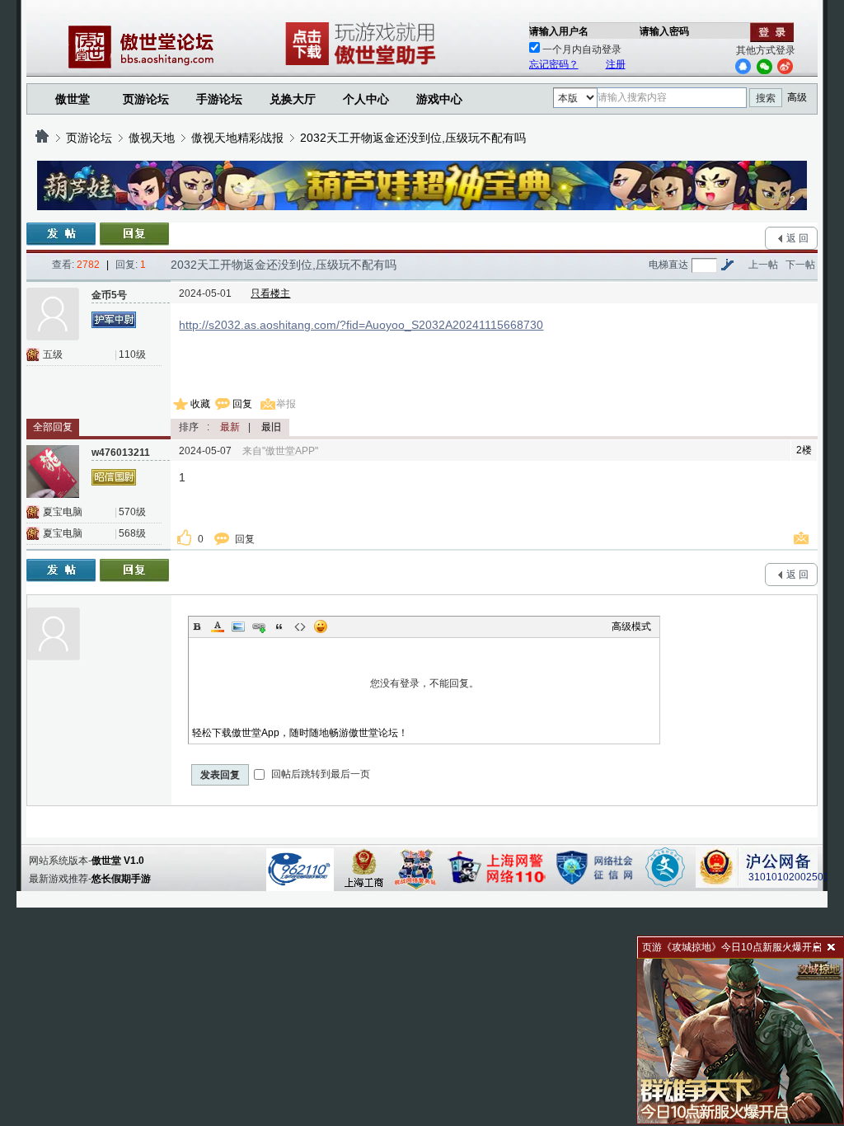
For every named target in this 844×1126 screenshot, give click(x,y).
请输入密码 (664, 31)
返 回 (797, 238)
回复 (242, 404)
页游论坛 (146, 99)
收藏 (200, 404)
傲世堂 (72, 99)
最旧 (271, 427)
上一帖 (763, 264)
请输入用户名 (558, 31)
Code (300, 626)
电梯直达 (668, 264)
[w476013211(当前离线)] (52, 471)
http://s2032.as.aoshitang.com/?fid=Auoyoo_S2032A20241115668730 (361, 324)
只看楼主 (270, 293)
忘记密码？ (554, 64)
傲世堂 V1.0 (117, 860)
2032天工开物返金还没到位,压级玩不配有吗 (413, 137)
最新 (230, 427)
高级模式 (631, 626)
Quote (279, 626)
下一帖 (800, 264)
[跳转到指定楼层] (727, 264)
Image (238, 626)
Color (217, 626)
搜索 (766, 98)
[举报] (804, 539)
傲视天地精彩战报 (237, 137)
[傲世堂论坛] (42, 137)
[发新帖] (61, 234)
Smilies (320, 626)
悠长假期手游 (121, 878)
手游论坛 (219, 99)
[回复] (134, 234)
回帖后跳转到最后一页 (319, 774)
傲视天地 (152, 137)
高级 (797, 97)
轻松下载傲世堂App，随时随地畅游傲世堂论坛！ (300, 733)
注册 (616, 64)
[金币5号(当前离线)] (52, 314)
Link (259, 626)
